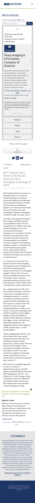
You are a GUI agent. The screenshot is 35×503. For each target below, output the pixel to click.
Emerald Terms (7, 422)
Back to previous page (18, 144)
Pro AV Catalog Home (9, 20)
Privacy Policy (17, 422)
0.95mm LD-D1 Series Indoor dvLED (16, 95)
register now (7, 419)
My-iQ (21, 20)
